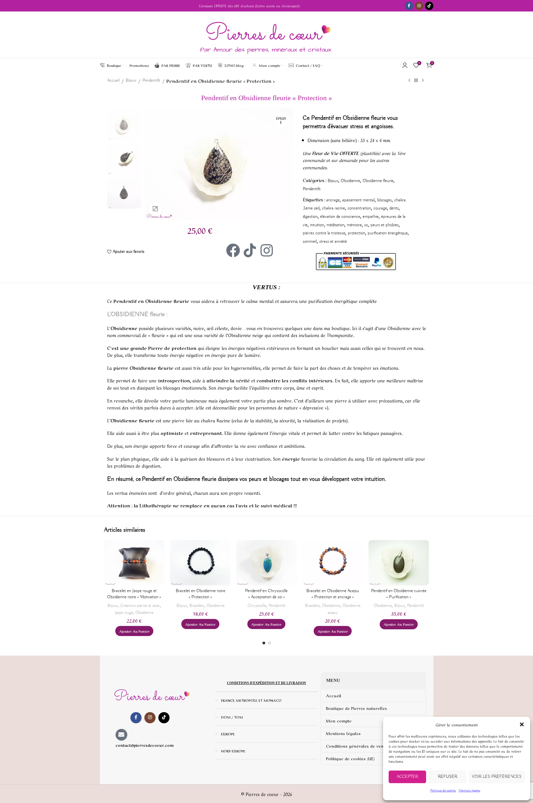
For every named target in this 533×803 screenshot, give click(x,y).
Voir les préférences (497, 776)
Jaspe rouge (124, 612)
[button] (522, 724)
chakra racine (333, 208)
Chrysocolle (257, 605)
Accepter (407, 776)
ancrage (333, 200)
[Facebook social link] (409, 6)
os (366, 225)
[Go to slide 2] (269, 643)
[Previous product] (409, 80)
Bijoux (131, 80)
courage (380, 208)
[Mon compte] (404, 65)
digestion (310, 217)
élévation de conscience (340, 217)
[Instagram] (267, 250)
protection (356, 233)
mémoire (354, 225)
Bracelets (196, 605)
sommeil (310, 241)
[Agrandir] (155, 209)
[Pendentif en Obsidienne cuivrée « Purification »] (398, 562)
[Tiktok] (250, 250)
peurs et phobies (384, 225)
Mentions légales (469, 790)
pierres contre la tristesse (324, 233)
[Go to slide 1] (263, 643)
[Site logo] (266, 34)
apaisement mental (358, 200)
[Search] (329, 65)
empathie (371, 217)
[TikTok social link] (429, 6)
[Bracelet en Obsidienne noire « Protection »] (200, 562)
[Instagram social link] (419, 6)
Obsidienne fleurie (378, 181)
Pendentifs (151, 80)
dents (394, 208)
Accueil (113, 80)
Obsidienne (350, 181)
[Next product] (422, 80)
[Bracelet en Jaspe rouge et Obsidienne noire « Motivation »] (134, 562)
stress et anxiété (333, 241)
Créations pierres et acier (140, 605)
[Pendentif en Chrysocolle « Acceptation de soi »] (266, 562)
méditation (335, 225)
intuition (317, 225)
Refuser (447, 776)
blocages (384, 200)
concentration (359, 208)
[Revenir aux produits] (416, 80)
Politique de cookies (443, 790)
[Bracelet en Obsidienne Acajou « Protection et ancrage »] (332, 562)
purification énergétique (388, 233)
